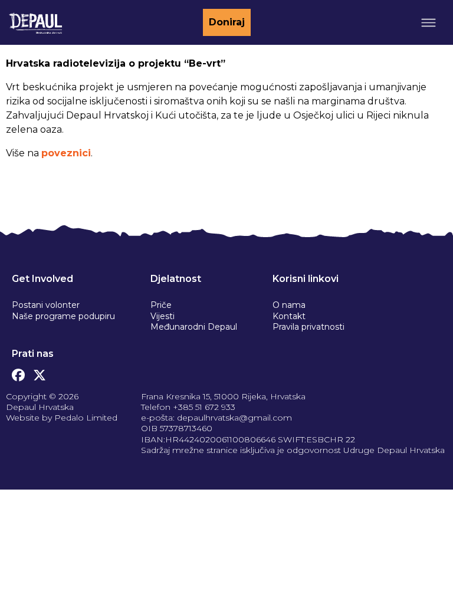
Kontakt (289, 316)
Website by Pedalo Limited (61, 417)
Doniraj (227, 22)
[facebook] (18, 372)
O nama (289, 305)
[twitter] (39, 372)
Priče (161, 305)
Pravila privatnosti (308, 326)
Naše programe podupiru (63, 316)
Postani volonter (46, 305)
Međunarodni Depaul (193, 326)
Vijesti (162, 316)
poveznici (66, 153)
